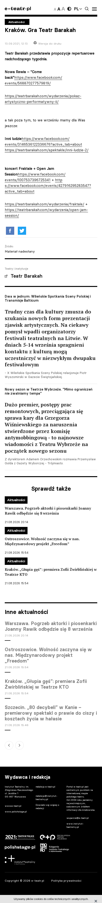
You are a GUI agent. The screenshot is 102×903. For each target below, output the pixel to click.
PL (76, 8)
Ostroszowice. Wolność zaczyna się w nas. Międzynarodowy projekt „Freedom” (48, 655)
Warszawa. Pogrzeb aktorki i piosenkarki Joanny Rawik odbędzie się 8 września (51, 626)
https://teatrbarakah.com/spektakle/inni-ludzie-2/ (46, 150)
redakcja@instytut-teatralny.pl (46, 797)
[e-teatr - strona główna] (18, 9)
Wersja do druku (49, 43)
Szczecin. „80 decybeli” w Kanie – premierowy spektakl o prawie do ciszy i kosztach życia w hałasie (51, 713)
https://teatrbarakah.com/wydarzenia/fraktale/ (44, 204)
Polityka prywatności (66, 880)
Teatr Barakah (26, 276)
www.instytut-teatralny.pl (75, 825)
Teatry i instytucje (16, 268)
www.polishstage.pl (16, 811)
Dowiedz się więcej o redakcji (47, 806)
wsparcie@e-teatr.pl (77, 818)
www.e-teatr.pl (13, 805)
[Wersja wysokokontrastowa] (69, 8)
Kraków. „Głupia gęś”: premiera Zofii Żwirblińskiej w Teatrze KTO (46, 684)
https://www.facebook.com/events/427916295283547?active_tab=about (48, 186)
